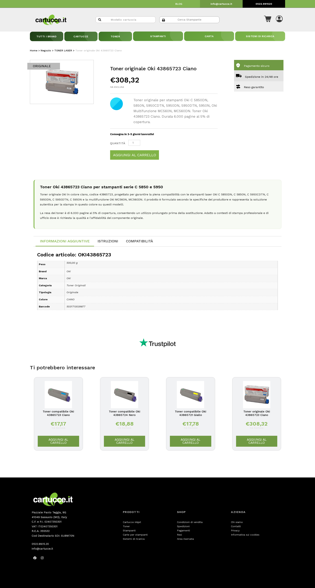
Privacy (235, 530)
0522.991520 (264, 3)
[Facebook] (35, 558)
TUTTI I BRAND (46, 36)
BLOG (178, 3)
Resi (179, 534)
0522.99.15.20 (40, 544)
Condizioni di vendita (190, 522)
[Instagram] (42, 558)
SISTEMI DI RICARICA (260, 36)
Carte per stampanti (135, 534)
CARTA (209, 36)
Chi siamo (237, 522)
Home (33, 50)
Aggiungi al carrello (134, 155)
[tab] (65, 241)
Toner (126, 526)
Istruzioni (108, 241)
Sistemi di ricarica (134, 538)
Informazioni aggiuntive (65, 241)
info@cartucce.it (221, 3)
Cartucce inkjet (132, 522)
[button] (267, 19)
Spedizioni (183, 526)
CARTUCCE (80, 36)
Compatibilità (139, 241)
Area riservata (185, 538)
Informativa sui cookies (245, 534)
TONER (115, 36)
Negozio (46, 50)
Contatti (236, 526)
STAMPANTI (158, 36)
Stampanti (129, 530)
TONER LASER (63, 50)
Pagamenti (183, 530)
